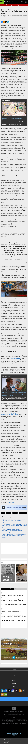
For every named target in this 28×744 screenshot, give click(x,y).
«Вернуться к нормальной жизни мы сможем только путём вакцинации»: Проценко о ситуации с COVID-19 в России (13, 520)
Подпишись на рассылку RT (5, 694)
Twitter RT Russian (9, 690)
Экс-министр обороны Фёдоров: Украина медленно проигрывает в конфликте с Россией (13, 615)
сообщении (11, 502)
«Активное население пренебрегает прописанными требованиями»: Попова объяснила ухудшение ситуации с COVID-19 (13, 530)
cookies (6, 742)
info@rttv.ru (19, 722)
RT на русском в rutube (16, 690)
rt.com (13, 714)
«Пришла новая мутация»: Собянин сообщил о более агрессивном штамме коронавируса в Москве (13, 118)
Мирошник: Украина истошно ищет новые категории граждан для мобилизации (12, 610)
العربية (14, 677)
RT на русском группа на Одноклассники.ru (20, 690)
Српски (14, 683)
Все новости (14, 625)
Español (14, 680)
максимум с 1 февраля (16, 358)
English (14, 669)
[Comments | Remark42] (14, 548)
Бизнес (2, 513)
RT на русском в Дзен (23, 690)
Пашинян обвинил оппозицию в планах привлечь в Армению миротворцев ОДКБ (12, 594)
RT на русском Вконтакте (5, 690)
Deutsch (14, 672)
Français (14, 675)
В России (15, 513)
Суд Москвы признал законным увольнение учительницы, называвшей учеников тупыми (13, 599)
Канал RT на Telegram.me (2, 690)
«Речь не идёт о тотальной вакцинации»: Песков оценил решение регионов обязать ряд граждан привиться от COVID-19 (14, 394)
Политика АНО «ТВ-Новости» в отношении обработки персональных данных (14, 724)
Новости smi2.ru (3, 556)
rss (2, 694)
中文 (14, 686)
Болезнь (9, 513)
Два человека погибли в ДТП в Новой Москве (13, 620)
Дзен (24, 507)
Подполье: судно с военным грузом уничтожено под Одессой (13, 605)
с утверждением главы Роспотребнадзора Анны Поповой (11, 413)
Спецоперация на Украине (14, 5)
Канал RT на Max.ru (12, 690)
